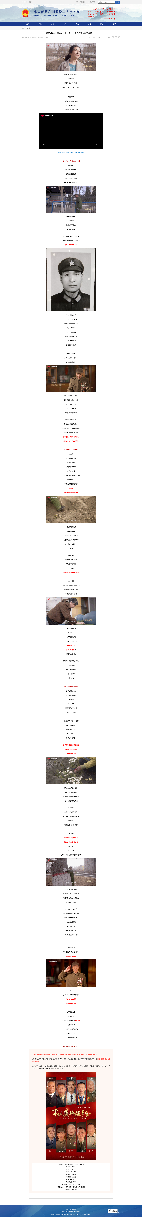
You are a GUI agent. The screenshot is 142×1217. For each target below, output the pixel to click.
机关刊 (28, 28)
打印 (99, 37)
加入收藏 (73, 1209)
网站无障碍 (92, 2)
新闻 (52, 24)
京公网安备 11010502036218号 (83, 1214)
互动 (101, 24)
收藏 (103, 37)
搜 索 (117, 2)
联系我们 (68, 1209)
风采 (114, 24)
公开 (64, 24)
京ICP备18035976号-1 (68, 1214)
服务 (77, 24)
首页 (28, 24)
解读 (89, 24)
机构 (40, 24)
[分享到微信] (113, 37)
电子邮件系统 (81, 2)
